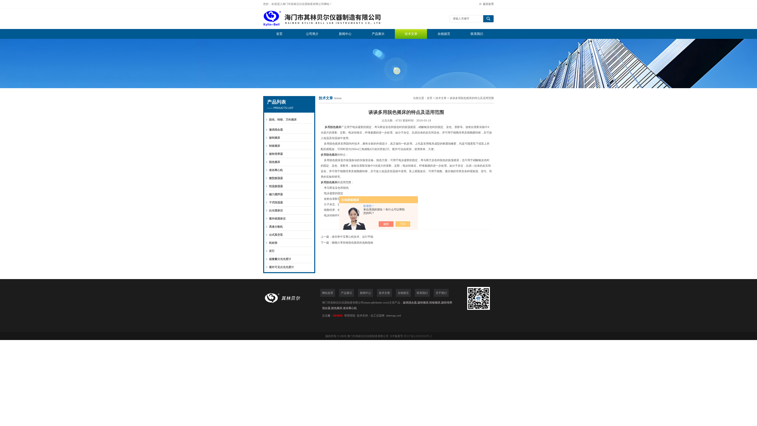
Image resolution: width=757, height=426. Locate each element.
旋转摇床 (274, 137)
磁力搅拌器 (276, 194)
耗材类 (273, 242)
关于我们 (441, 292)
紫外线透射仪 (277, 218)
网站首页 (327, 292)
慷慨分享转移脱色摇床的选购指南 (352, 242)
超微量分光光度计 (280, 259)
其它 (272, 250)
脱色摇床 (274, 161)
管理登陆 (349, 315)
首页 (279, 34)
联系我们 (477, 34)
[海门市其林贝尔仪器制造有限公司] (322, 18)
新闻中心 (345, 34)
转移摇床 (274, 145)
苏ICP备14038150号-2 (418, 336)
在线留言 (444, 34)
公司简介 (312, 34)
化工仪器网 (377, 315)
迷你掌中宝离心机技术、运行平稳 (352, 236)
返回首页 (488, 4)
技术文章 (411, 34)
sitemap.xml (393, 315)
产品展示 (378, 34)
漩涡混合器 (276, 129)
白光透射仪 (276, 210)
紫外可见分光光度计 (281, 267)
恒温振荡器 (276, 186)
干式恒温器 (276, 202)
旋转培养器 (276, 153)
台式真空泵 (276, 234)
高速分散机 (276, 226)
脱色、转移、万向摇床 (283, 119)
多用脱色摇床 (333, 127)
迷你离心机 (276, 170)
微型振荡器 (276, 178)
